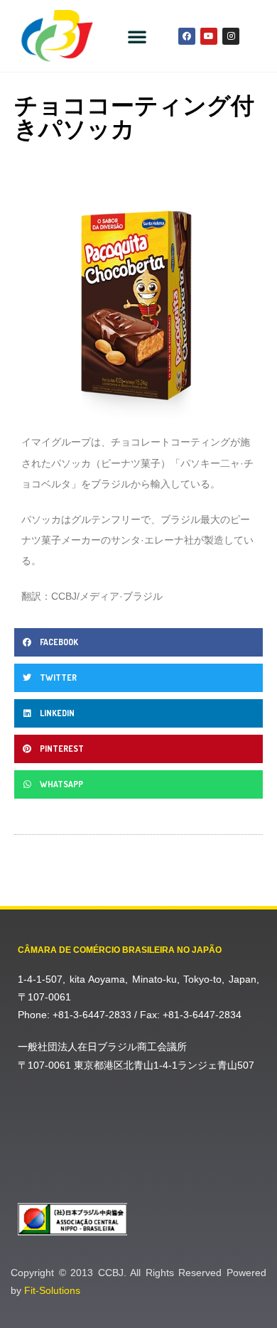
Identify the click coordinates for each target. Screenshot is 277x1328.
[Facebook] (186, 36)
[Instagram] (230, 36)
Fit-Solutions (52, 1290)
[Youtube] (208, 36)
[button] (137, 36)
